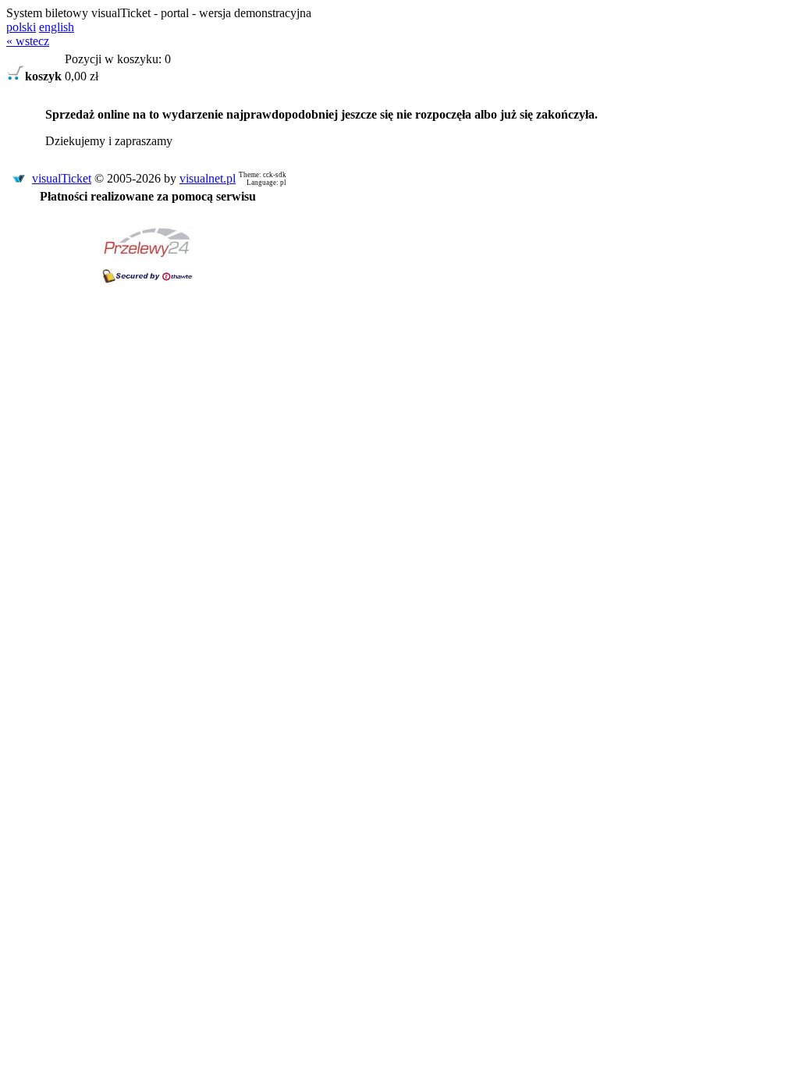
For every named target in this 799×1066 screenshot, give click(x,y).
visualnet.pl (207, 178)
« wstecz (27, 41)
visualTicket (61, 178)
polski (21, 27)
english (56, 27)
